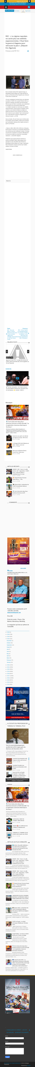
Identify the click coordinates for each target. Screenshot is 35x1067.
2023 (8, 638)
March (8, 658)
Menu (5, 1)
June (8, 651)
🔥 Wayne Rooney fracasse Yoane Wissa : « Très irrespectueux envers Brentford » (21, 479)
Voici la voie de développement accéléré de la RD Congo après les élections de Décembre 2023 (16, 747)
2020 (8, 669)
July (8, 649)
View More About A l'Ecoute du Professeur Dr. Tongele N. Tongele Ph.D (17, 780)
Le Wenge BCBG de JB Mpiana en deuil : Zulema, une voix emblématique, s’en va (21, 445)
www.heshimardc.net (14, 612)
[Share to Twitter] (25, 384)
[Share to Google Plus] (27, 384)
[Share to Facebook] (23, 384)
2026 (8, 632)
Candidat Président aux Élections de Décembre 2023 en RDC (20, 767)
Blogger (29, 1065)
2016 (8, 678)
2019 (8, 671)
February (9, 660)
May (8, 653)
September (9, 645)
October (9, 642)
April (8, 655)
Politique (17, 50)
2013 (8, 684)
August (8, 647)
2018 (8, 673)
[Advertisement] (17, 24)
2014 (8, 682)
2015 (8, 680)
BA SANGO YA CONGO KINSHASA (17, 3)
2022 (8, 665)
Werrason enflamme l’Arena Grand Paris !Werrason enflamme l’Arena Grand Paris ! (20, 452)
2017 (8, 675)
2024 (8, 636)
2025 (8, 634)
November (9, 640)
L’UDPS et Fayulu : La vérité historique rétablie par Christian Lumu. (20, 923)
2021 (8, 667)
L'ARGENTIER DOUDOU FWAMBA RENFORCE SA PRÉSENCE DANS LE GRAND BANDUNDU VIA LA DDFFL (20, 897)
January (9, 662)
